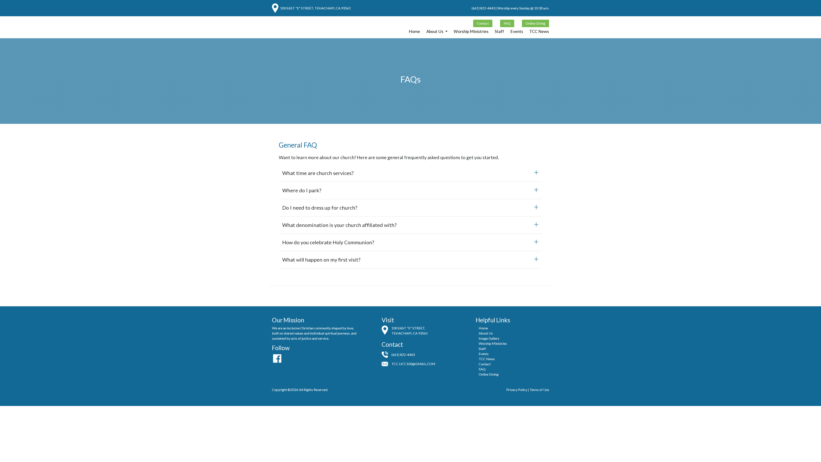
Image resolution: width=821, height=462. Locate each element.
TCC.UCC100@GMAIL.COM (413, 364)
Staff (499, 31)
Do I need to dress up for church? (319, 207)
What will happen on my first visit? (321, 259)
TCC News (539, 31)
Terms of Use (539, 390)
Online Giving (535, 23)
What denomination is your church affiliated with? (339, 225)
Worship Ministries (471, 31)
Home (414, 31)
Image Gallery (489, 338)
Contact (483, 23)
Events (516, 31)
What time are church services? (318, 173)
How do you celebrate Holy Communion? (328, 242)
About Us (435, 31)
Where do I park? (301, 190)
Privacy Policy (516, 390)
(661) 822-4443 (483, 8)
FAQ (507, 23)
